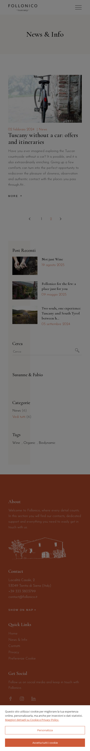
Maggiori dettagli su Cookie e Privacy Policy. (32, 720)
